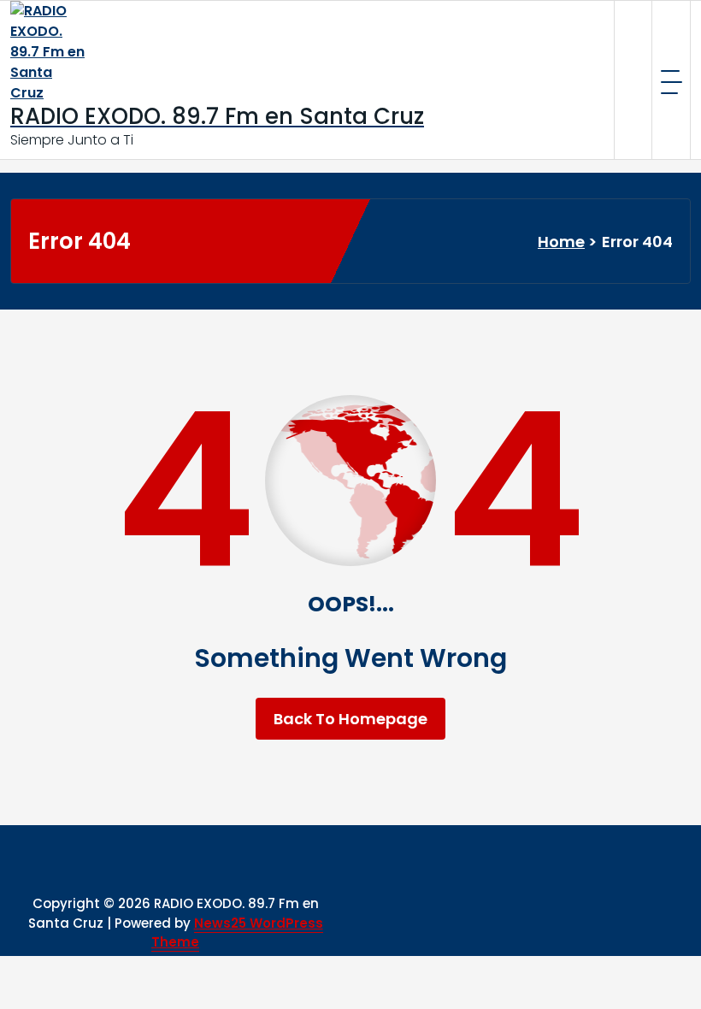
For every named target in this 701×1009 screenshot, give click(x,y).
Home (561, 241)
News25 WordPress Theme (237, 933)
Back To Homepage (350, 718)
